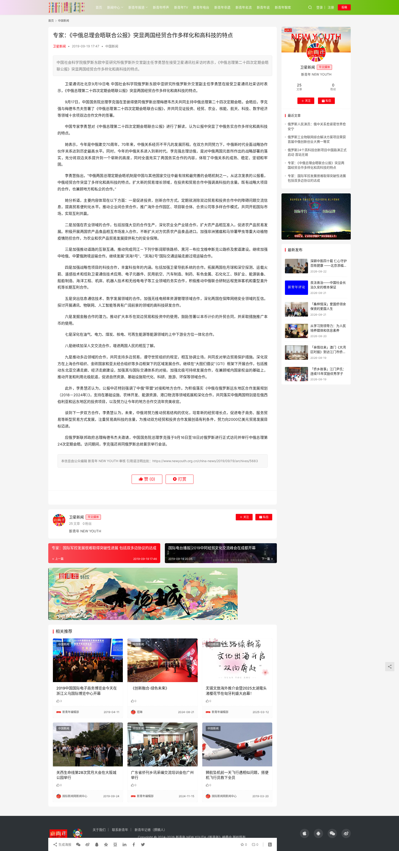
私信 (266, 517)
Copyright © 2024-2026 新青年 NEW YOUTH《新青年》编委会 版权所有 (192, 837)
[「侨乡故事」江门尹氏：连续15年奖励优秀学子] (296, 374)
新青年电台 (201, 7)
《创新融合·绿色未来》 (150, 688)
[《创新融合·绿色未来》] (162, 660)
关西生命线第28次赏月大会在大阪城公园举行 (86, 775)
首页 (99, 7)
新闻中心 (113, 7)
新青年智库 (283, 7)
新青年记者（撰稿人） (151, 830)
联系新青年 (120, 830)
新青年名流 (244, 7)
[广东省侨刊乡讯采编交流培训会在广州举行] (162, 744)
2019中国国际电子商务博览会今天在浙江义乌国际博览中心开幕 (86, 690)
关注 (246, 517)
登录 (319, 7)
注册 (331, 7)
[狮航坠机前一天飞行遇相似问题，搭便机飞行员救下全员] (237, 744)
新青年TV (181, 7)
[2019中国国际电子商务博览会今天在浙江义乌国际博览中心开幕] (88, 660)
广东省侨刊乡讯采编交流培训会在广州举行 (162, 775)
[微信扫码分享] (78, 844)
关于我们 (99, 830)
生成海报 (64, 844)
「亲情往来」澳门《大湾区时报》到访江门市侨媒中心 (328, 351)
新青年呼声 (161, 7)
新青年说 (263, 7)
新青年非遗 (222, 7)
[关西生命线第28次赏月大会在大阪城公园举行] (88, 744)
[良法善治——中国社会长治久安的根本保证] (296, 288)
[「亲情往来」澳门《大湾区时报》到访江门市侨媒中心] (296, 352)
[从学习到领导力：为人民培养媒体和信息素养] (296, 331)
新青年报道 (136, 7)
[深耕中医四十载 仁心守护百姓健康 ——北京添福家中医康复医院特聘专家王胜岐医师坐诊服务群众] (296, 266)
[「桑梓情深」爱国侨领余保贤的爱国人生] (296, 309)
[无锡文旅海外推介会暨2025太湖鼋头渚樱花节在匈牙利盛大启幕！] (237, 660)
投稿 (344, 7)
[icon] (304, 833)
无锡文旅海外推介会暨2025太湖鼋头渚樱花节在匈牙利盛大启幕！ (236, 690)
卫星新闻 (59, 46)
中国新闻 (111, 46)
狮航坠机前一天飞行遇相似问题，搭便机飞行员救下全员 (237, 775)
